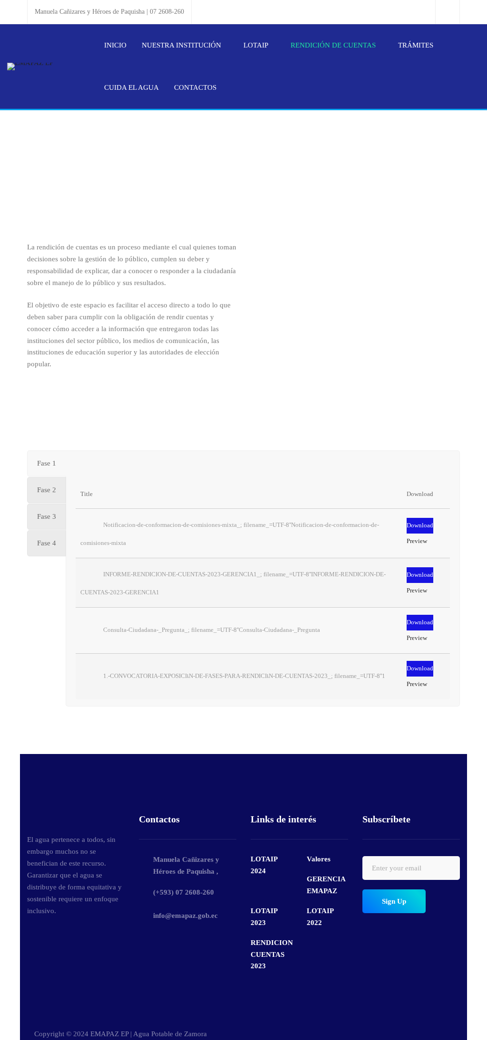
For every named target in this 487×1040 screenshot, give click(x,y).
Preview (417, 540)
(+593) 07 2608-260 (183, 892)
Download (420, 525)
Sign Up (394, 901)
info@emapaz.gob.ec (185, 915)
